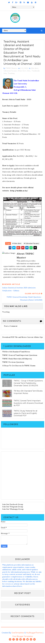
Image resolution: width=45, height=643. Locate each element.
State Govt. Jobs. (24, 71)
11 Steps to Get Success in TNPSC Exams (18, 366)
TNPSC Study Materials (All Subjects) (17, 359)
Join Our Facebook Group (12, 504)
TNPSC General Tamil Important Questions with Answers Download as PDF (28, 403)
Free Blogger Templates (22, 636)
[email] (28, 2)
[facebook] (13, 2)
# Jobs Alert (16, 243)
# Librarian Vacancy (31, 243)
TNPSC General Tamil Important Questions (19, 355)
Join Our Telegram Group (12, 507)
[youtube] (31, 2)
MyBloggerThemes (34, 633)
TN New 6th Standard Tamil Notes (16, 352)
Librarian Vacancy (10, 71)
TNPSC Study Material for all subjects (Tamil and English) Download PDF (25, 413)
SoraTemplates (18, 633)
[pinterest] (35, 2)
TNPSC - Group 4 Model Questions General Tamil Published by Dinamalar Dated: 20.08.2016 (28, 383)
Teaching (11, 73)
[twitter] (9, 2)
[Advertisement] (22, 475)
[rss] (24, 2)
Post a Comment (10, 326)
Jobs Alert (34, 68)
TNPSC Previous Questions (13, 362)
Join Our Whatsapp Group (13, 509)
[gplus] (16, 2)
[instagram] (20, 2)
